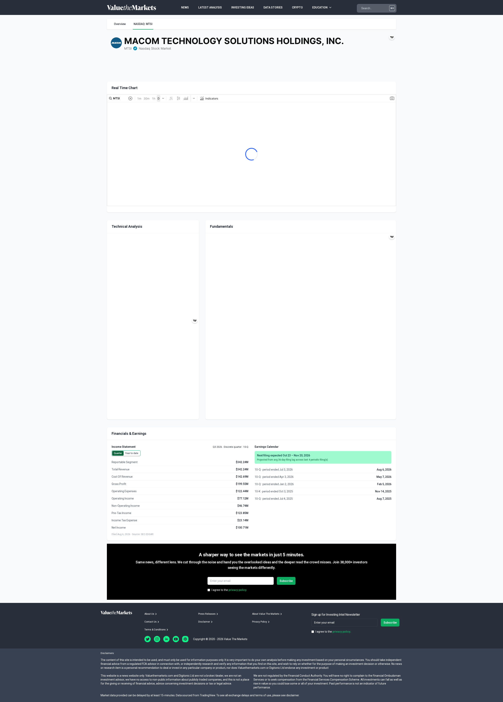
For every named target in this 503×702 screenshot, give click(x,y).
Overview (120, 24)
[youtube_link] (176, 639)
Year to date (131, 453)
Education (320, 7)
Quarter (118, 453)
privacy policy (237, 589)
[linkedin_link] (166, 639)
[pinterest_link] (185, 639)
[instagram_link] (157, 639)
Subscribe (286, 580)
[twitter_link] (147, 639)
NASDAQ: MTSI (143, 24)
